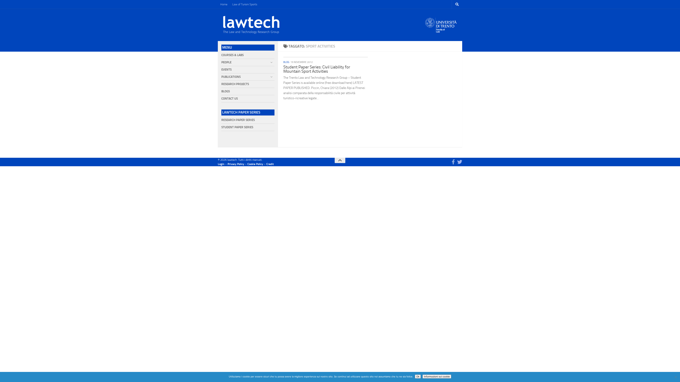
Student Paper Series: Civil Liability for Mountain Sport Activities (316, 69)
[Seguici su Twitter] (459, 162)
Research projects (235, 84)
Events (226, 69)
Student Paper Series (237, 127)
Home (223, 4)
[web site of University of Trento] (441, 23)
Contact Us (229, 98)
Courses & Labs (232, 55)
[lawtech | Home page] (251, 25)
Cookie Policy (255, 164)
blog (286, 62)
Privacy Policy (236, 164)
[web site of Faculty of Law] (441, 30)
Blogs (225, 91)
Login (221, 164)
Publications (231, 77)
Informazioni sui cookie (437, 376)
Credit (270, 164)
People (226, 62)
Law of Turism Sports (244, 4)
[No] (675, 377)
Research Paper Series (238, 120)
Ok (417, 376)
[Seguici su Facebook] (453, 162)
